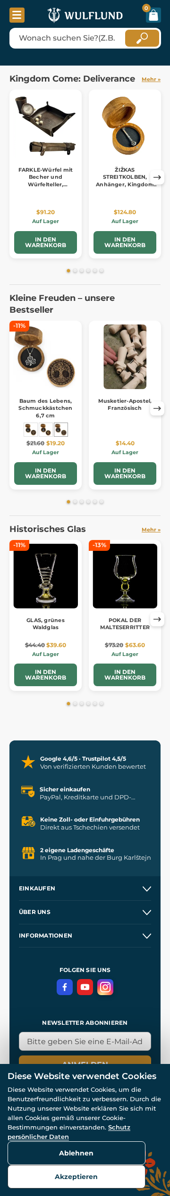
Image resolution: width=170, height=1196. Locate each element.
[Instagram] (105, 987)
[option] (45, 174)
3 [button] (82, 271)
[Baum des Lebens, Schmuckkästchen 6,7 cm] (61, 430)
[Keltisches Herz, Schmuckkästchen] (31, 430)
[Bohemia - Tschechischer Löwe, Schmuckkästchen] (46, 430)
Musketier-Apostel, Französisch (125, 404)
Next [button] (157, 177)
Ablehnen (76, 1153)
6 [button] (101, 271)
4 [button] (88, 271)
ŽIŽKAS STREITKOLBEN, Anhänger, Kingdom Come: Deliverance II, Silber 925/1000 (124, 184)
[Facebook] (65, 987)
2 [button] (75, 271)
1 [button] (68, 271)
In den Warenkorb (45, 242)
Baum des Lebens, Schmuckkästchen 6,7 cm (45, 408)
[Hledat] (142, 38)
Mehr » (151, 79)
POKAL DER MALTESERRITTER (125, 624)
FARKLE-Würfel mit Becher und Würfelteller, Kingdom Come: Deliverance (45, 184)
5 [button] (95, 271)
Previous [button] (13, 177)
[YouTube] (85, 987)
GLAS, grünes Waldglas (45, 624)
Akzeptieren (76, 1176)
